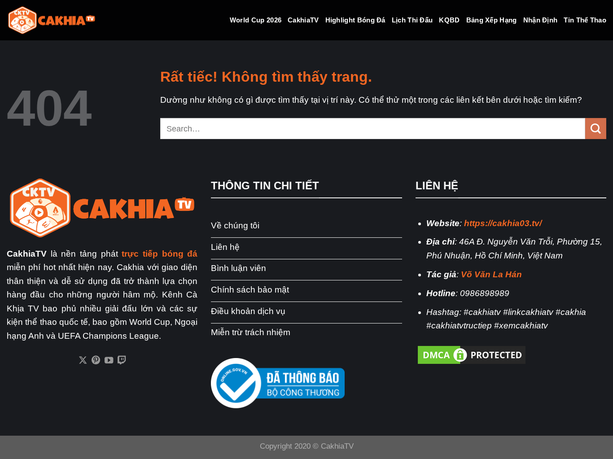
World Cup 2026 (255, 20)
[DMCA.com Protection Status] (472, 354)
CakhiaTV (303, 20)
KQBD (449, 20)
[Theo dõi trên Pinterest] (95, 361)
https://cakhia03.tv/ (503, 223)
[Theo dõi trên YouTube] (109, 361)
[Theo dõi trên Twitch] (122, 361)
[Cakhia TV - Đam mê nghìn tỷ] (51, 20)
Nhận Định (540, 20)
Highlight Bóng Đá (355, 20)
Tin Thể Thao (585, 20)
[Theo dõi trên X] (82, 361)
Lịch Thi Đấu (412, 20)
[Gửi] (595, 128)
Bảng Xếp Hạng (491, 20)
